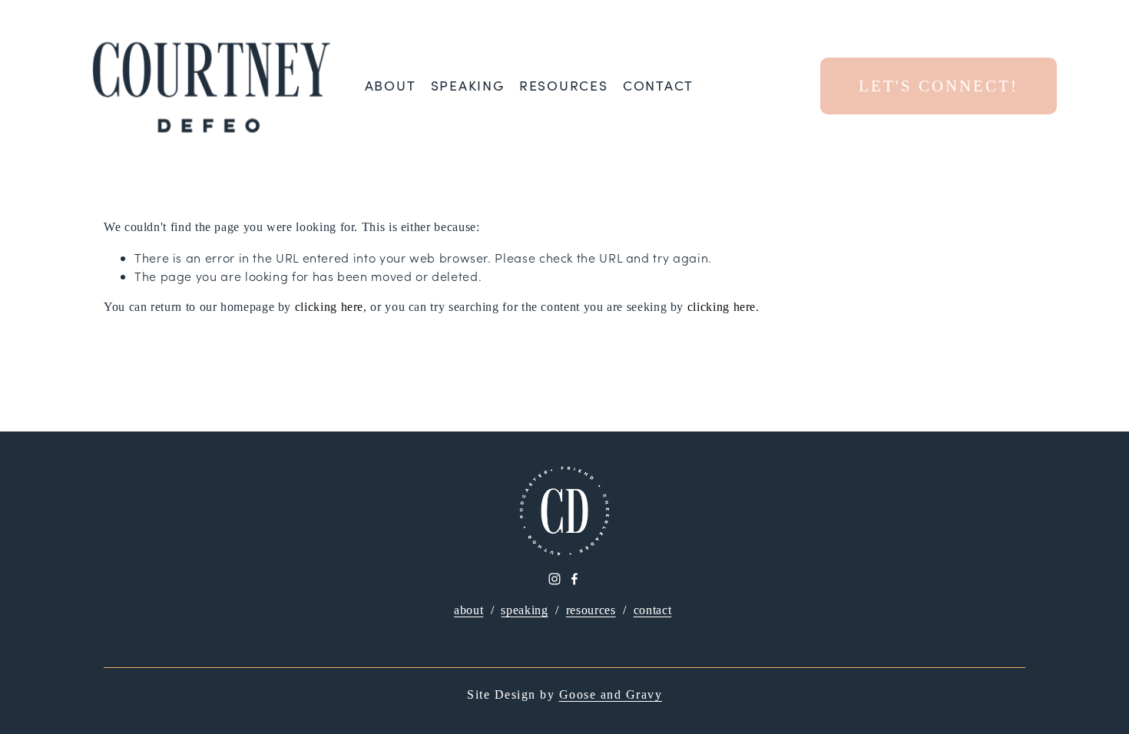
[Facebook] (574, 579)
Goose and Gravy (611, 694)
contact (652, 610)
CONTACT (658, 86)
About (390, 86)
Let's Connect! (938, 85)
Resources (563, 86)
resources (591, 610)
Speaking (468, 86)
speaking (524, 610)
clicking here (329, 306)
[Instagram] (554, 579)
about (468, 610)
